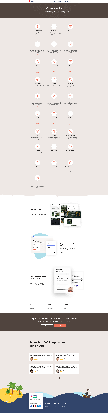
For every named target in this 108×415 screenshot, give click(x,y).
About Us (69, 1)
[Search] (78, 1)
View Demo (37, 36)
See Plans (60, 325)
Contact (46, 407)
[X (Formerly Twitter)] (33, 406)
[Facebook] (31, 406)
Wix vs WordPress (56, 407)
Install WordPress (56, 403)
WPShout (63, 404)
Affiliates (46, 406)
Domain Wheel (64, 407)
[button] (61, 1)
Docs (46, 404)
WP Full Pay (64, 403)
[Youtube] (36, 406)
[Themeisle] (32, 1)
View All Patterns (34, 220)
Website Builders (56, 404)
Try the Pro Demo (47, 325)
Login (76, 1)
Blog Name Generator (57, 406)
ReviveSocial (64, 406)
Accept (78, 413)
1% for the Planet (47, 403)
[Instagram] (40, 406)
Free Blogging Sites (56, 401)
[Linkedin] (38, 406)
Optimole (63, 401)
